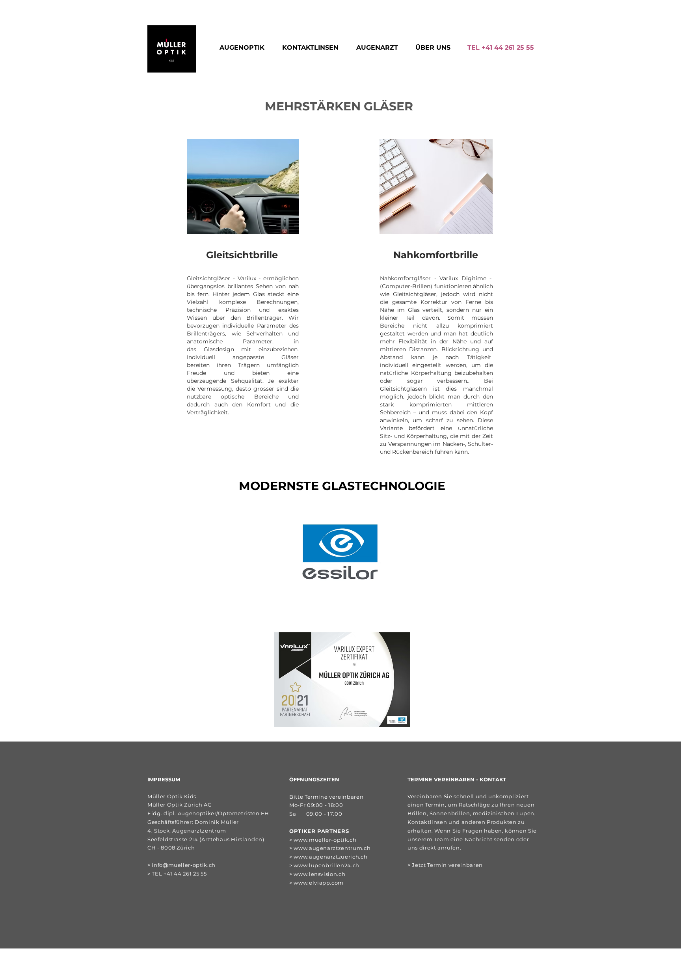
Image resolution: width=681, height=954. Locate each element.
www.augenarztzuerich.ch (330, 856)
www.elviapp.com (319, 882)
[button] (245, 48)
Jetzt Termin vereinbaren (447, 865)
